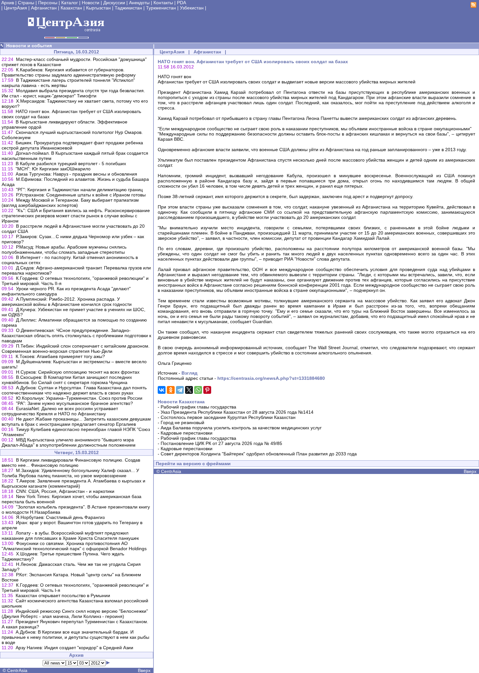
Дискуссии (114, 2)
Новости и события (29, 45)
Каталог (69, 2)
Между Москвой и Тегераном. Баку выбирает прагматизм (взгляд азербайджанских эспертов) (70, 202)
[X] (189, 390)
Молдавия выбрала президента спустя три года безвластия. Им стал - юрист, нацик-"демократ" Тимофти (73, 93)
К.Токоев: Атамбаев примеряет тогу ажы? (60, 356)
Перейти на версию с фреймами (193, 463)
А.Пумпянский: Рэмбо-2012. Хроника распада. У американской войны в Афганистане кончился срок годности (67, 301)
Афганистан (44, 7)
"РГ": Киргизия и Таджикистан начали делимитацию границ (79, 189)
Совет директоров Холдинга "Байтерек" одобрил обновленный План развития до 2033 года (259, 453)
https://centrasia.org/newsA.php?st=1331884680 (271, 378)
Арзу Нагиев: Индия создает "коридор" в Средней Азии (74, 647)
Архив (7, 2)
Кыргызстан (98, 7)
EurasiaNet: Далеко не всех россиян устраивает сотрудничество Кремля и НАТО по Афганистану (60, 411)
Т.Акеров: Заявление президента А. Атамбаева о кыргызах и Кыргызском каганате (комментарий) (73, 483)
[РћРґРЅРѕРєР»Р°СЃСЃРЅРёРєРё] (171, 390)
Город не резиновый (182, 422)
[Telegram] (180, 390)
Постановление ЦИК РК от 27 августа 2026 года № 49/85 (221, 443)
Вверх (144, 670)
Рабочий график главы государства (198, 406)
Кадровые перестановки (186, 433)
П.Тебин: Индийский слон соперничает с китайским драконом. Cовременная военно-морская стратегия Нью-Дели (76, 348)
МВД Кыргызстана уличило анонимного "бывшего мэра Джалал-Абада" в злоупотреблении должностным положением (69, 442)
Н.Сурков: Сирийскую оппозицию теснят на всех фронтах (77, 372)
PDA (181, 2)
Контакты (163, 2)
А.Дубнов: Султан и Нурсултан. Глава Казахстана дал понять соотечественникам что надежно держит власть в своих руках (74, 390)
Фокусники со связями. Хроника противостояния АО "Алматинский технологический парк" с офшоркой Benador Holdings (74, 546)
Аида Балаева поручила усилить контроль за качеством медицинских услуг (241, 427)
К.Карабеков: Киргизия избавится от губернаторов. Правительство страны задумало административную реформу (69, 72)
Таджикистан (128, 7)
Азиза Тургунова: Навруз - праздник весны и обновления (76, 174)
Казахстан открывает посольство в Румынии (63, 595)
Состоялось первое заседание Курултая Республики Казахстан (228, 417)
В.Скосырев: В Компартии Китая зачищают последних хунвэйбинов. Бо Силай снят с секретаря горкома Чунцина (67, 380)
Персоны (47, 2)
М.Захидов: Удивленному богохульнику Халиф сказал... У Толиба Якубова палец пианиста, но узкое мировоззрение (70, 473)
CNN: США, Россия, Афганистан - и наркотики (65, 491)
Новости (90, 2)
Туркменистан (161, 7)
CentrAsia (17, 670)
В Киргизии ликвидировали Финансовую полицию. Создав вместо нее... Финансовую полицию (71, 462)
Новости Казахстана (181, 401)
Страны (26, 2)
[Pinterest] (207, 390)
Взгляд (189, 373)
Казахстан (71, 7)
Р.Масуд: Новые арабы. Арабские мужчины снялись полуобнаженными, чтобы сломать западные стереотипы (64, 249)
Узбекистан (192, 7)
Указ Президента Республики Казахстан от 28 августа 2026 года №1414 (237, 412)
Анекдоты (139, 2)
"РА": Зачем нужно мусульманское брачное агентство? (74, 403)
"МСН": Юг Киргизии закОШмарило (53, 168)
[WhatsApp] (198, 390)
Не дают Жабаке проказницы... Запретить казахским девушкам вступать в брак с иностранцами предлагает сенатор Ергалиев (76, 421)
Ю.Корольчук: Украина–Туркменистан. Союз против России (79, 398)
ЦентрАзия (15, 7)
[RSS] (473, 6)
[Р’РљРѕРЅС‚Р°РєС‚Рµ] (162, 390)
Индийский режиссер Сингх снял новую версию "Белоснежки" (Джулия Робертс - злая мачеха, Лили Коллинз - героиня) (75, 614)
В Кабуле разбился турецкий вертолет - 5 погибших (71, 163)
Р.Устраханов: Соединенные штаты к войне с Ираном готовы (81, 194)
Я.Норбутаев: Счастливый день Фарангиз (60, 517)
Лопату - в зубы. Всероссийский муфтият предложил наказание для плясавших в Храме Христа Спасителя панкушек (70, 535)
